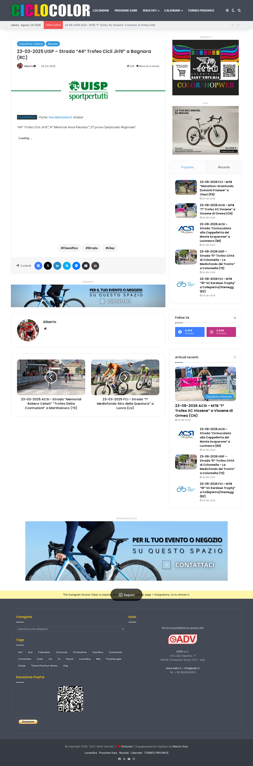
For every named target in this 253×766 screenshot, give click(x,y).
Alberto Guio (180, 746)
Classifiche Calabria (31, 43)
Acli (20, 652)
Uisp (111, 248)
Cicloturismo (80, 652)
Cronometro (24, 658)
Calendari (172, 10)
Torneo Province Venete (44, 665)
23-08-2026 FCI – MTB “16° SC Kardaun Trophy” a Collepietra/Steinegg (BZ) (217, 285)
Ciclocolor (127, 746)
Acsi (30, 652)
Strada (93, 248)
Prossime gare (114, 658)
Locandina (85, 658)
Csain (40, 658)
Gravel (69, 658)
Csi (50, 658)
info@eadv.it (192, 668)
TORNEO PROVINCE (201, 10)
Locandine (101, 10)
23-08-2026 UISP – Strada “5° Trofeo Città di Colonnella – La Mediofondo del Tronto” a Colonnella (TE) (217, 260)
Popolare (187, 167)
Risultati (150, 10)
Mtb (98, 658)
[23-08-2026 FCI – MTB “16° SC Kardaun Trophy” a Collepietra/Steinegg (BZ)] (186, 284)
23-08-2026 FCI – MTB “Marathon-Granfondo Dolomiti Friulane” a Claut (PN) (217, 188)
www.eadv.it (173, 668)
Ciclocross (61, 652)
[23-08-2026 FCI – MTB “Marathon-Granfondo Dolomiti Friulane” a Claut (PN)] (186, 187)
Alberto (28, 66)
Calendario (44, 652)
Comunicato (115, 652)
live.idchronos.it (60, 117)
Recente (224, 167)
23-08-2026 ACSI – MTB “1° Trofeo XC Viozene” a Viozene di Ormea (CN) (110, 25)
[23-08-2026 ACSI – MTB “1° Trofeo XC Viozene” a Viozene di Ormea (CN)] (186, 210)
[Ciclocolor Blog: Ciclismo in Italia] (50, 10)
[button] (126, 551)
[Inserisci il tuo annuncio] (88, 295)
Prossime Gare (126, 10)
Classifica (70, 248)
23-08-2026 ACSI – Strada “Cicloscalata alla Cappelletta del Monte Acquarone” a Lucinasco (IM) (215, 232)
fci (59, 658)
